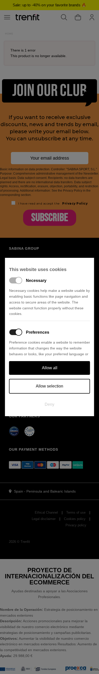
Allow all (49, 368)
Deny (49, 404)
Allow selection (49, 386)
